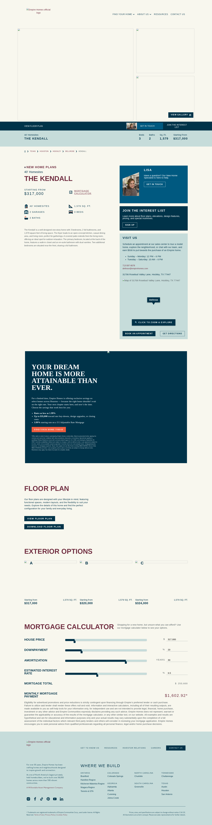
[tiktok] (41, 799)
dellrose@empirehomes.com (135, 268)
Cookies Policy (62, 815)
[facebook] (35, 799)
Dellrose (69, 151)
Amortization (35, 660)
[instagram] (28, 799)
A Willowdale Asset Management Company (44, 787)
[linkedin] (61, 799)
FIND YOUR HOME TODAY (48, 430)
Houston (44, 151)
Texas (33, 151)
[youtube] (55, 799)
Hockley (57, 151)
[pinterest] (48, 799)
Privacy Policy (50, 815)
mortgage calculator (82, 192)
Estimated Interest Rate (40, 672)
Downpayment (36, 649)
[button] (123, 14)
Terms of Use (39, 815)
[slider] (75, 641)
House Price (34, 639)
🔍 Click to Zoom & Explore (153, 322)
